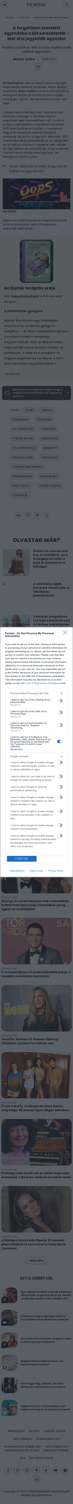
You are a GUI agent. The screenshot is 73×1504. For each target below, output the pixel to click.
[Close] (66, 633)
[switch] (60, 700)
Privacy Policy (55, 870)
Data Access (36, 870)
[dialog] (36, 752)
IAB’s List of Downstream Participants (41, 683)
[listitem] (36, 693)
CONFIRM (21, 858)
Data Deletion (17, 870)
